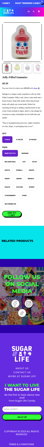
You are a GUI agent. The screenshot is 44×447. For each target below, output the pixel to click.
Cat (24, 162)
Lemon (19, 178)
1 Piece (7, 139)
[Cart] (38, 11)
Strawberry (10, 195)
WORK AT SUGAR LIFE (22, 376)
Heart (7, 178)
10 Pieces (32, 139)
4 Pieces (19, 139)
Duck (34, 162)
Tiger (24, 195)
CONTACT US (22, 372)
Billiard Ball (10, 162)
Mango (31, 178)
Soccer (19, 187)
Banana (25, 153)
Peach (7, 187)
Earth (7, 170)
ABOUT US (22, 368)
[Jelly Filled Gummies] (22, 42)
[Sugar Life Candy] (11, 13)
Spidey (31, 187)
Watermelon (10, 204)
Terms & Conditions (21, 444)
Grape (31, 170)
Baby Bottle (10, 153)
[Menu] (28, 11)
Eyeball (19, 170)
